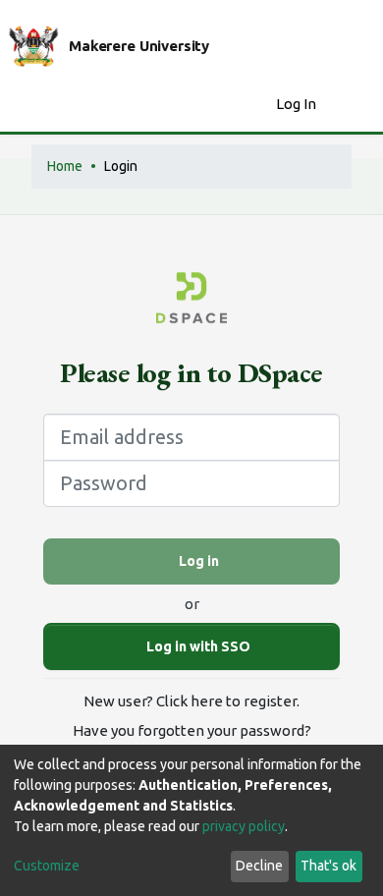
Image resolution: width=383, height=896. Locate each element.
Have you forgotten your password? (192, 730)
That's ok (328, 865)
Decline (259, 865)
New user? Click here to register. (191, 701)
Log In (298, 103)
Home (64, 166)
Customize (47, 865)
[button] (256, 104)
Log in (197, 561)
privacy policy (243, 826)
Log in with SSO (196, 646)
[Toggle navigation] (355, 104)
